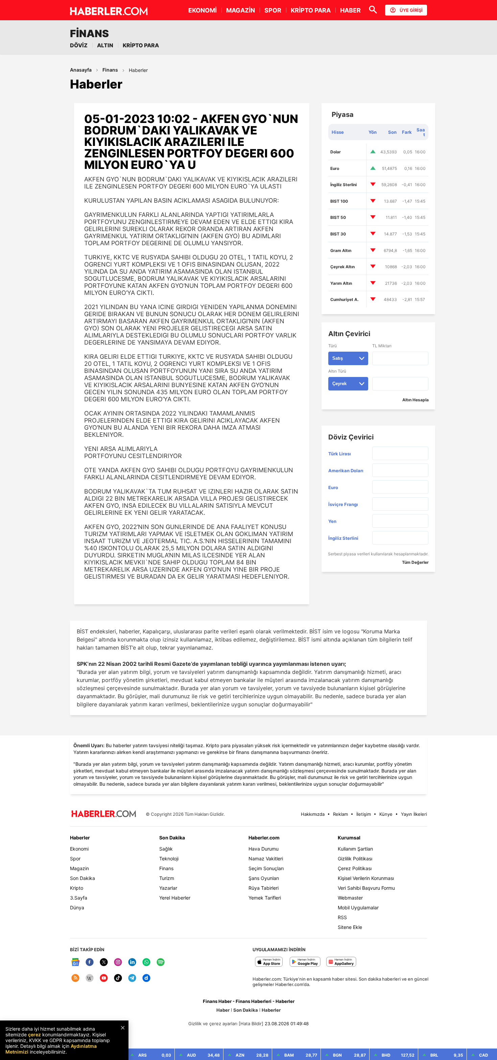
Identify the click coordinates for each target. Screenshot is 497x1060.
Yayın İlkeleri (414, 814)
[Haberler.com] (104, 814)
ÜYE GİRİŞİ (411, 10)
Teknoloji (169, 858)
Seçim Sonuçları (266, 868)
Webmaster (350, 898)
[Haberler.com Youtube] (103, 978)
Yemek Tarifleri (265, 898)
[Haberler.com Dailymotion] (146, 978)
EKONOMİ (202, 10)
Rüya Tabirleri (264, 888)
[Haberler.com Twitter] (103, 962)
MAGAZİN (240, 10)
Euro (334, 168)
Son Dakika (82, 878)
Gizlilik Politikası (355, 858)
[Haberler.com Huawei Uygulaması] (341, 962)
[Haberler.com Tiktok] (118, 978)
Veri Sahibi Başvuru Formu (366, 888)
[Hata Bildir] (251, 1023)
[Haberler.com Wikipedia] (89, 978)
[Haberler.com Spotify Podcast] (160, 962)
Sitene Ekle (350, 927)
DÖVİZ (79, 45)
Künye (386, 814)
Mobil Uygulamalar (358, 907)
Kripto (76, 888)
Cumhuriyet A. (344, 299)
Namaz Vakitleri (266, 858)
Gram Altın (340, 250)
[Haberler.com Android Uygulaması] (305, 962)
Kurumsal (349, 837)
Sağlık (166, 849)
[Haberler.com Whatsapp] (146, 962)
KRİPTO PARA (311, 10)
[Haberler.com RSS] (75, 978)
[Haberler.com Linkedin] (132, 962)
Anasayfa (81, 70)
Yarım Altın (341, 283)
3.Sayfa (78, 898)
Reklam (340, 814)
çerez (34, 1034)
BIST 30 (338, 233)
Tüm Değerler (415, 562)
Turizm (166, 878)
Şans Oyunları (264, 878)
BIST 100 (339, 201)
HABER (350, 10)
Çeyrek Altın (342, 266)
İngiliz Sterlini (343, 184)
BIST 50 (338, 217)
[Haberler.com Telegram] (132, 978)
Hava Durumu (264, 849)
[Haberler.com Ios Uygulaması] (269, 962)
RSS (342, 917)
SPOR (272, 10)
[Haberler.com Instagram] (118, 962)
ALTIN (105, 45)
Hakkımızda (313, 814)
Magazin (79, 868)
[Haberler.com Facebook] (89, 962)
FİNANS (89, 33)
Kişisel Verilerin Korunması (366, 878)
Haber (223, 1010)
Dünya (77, 907)
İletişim (363, 814)
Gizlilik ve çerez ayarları (212, 1023)
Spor (75, 858)
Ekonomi (79, 849)
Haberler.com (264, 837)
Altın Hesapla (415, 399)
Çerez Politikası (355, 868)
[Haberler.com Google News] (75, 962)
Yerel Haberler (174, 898)
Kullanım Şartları (355, 849)
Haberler (138, 70)
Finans (110, 70)
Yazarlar (168, 888)
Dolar (335, 151)
